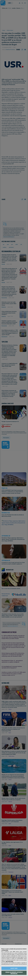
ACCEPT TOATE (14, 968)
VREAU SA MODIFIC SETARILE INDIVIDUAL (14, 972)
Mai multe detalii (9, 961)
